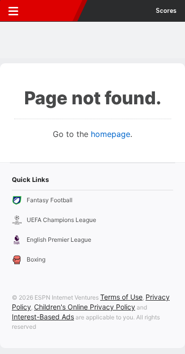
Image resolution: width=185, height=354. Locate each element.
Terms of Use (121, 297)
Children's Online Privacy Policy (84, 307)
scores (166, 10)
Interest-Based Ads (43, 316)
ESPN (53, 11)
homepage (110, 134)
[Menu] (13, 11)
